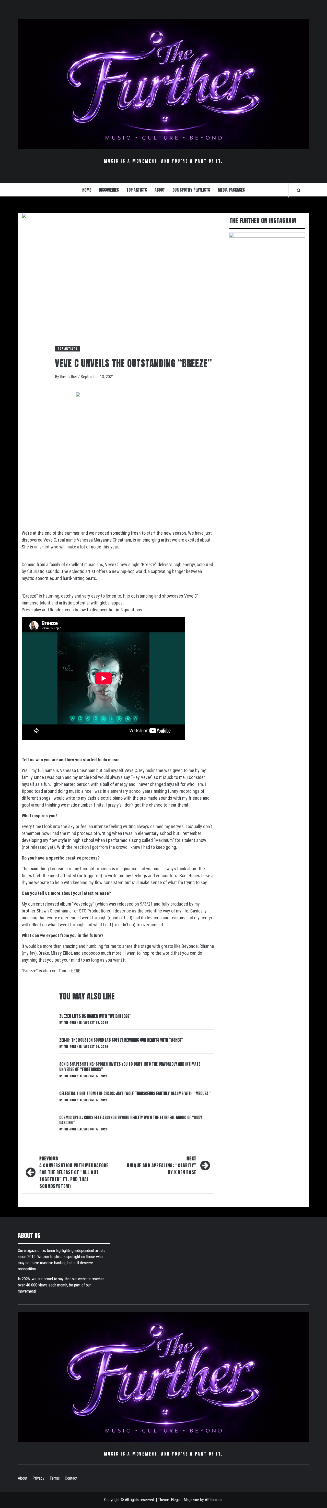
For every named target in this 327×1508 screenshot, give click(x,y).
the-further (69, 376)
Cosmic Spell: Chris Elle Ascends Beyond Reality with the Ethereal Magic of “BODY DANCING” (130, 1120)
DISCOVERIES (109, 190)
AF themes (213, 1499)
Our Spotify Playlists (191, 190)
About (22, 1478)
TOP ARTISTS (136, 190)
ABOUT (160, 190)
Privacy (38, 1478)
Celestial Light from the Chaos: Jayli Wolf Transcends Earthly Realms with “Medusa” (135, 1093)
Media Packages (231, 190)
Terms (55, 1478)
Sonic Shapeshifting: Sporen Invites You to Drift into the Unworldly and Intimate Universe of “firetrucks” (129, 1066)
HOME (86, 190)
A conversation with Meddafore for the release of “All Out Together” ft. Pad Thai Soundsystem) (74, 1172)
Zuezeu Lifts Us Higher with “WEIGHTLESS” (95, 1016)
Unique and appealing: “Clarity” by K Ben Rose (161, 1165)
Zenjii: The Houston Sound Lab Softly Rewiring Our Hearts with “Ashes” (121, 1040)
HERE (75, 970)
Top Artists (67, 348)
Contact (71, 1478)
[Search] (299, 190)
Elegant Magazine (185, 1499)
